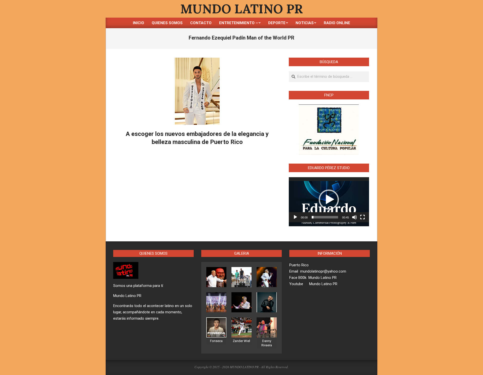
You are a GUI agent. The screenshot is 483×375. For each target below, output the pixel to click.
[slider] (325, 217)
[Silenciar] (354, 217)
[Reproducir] (295, 217)
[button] (329, 200)
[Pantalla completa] (362, 217)
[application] (329, 199)
